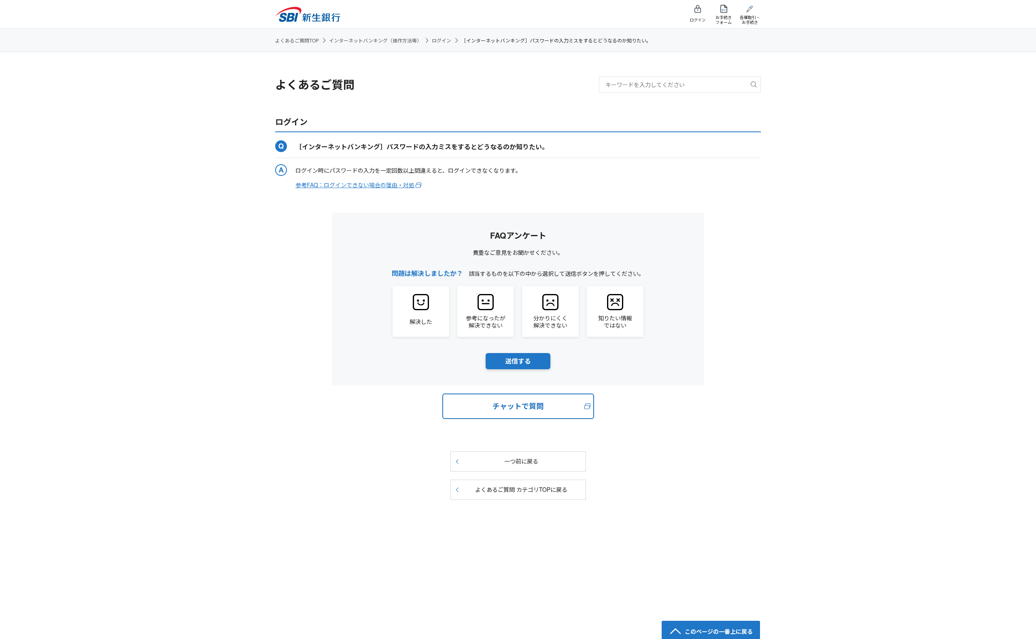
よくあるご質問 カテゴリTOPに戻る (521, 489)
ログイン (441, 40)
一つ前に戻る (521, 461)
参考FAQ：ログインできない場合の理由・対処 (354, 185)
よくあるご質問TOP (297, 40)
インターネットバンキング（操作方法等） (375, 40)
